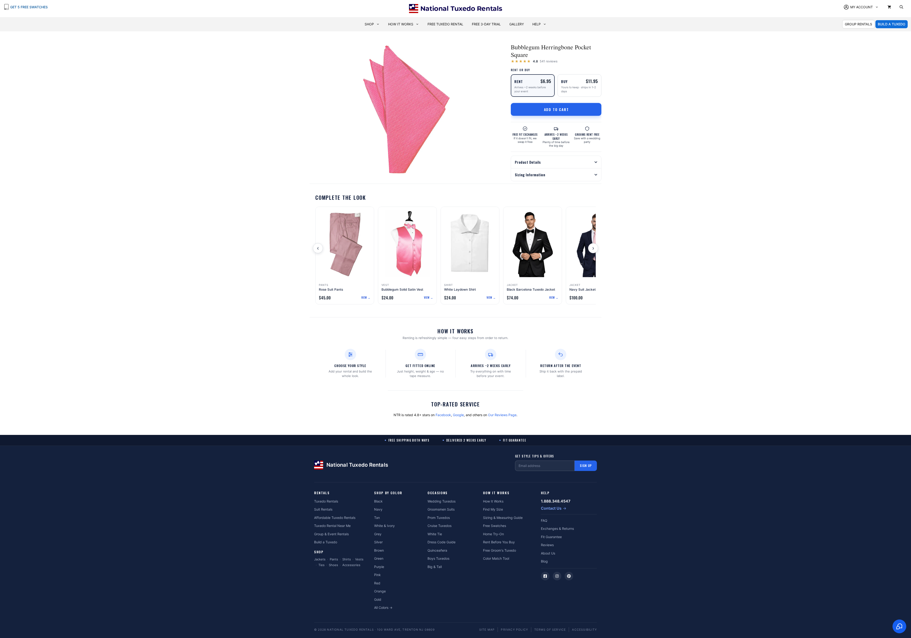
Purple (379, 567)
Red (377, 583)
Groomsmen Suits (441, 509)
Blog (544, 561)
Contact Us (551, 508)
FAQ (544, 520)
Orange (380, 591)
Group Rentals (858, 24)
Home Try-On (493, 534)
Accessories (351, 565)
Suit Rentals (323, 509)
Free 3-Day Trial (486, 24)
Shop (369, 24)
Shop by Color (388, 493)
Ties (321, 565)
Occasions (438, 493)
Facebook (443, 415)
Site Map (487, 629)
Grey (377, 534)
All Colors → (383, 607)
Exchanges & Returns (557, 528)
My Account (861, 7)
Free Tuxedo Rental (445, 24)
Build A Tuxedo (891, 24)
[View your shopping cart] (889, 7)
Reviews (547, 545)
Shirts (346, 559)
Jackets (319, 559)
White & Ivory (384, 526)
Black (378, 501)
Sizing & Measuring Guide (503, 518)
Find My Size (493, 509)
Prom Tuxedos (439, 518)
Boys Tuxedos (438, 558)
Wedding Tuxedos (442, 501)
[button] (901, 7)
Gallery (516, 24)
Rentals (322, 493)
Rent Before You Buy (499, 542)
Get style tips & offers (534, 456)
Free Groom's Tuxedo (499, 550)
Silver (378, 542)
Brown (379, 550)
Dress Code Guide (442, 542)
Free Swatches (494, 526)
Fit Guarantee (551, 537)
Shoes (333, 565)
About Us (548, 553)
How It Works (400, 24)
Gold (377, 599)
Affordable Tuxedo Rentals (334, 518)
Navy (378, 509)
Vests (359, 559)
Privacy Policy (514, 629)
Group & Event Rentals (331, 534)
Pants (334, 559)
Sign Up (586, 465)
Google (458, 415)
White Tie (435, 534)
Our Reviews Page (502, 415)
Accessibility (584, 629)
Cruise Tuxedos (439, 526)
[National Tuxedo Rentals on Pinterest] (569, 576)
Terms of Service (550, 629)
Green (378, 558)
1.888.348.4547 (555, 501)
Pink (377, 575)
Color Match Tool (496, 558)
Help (536, 24)
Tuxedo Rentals (326, 501)
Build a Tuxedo (325, 542)
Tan (377, 518)
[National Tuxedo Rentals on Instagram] (557, 576)
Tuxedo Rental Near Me (332, 526)
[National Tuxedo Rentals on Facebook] (545, 576)
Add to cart (556, 109)
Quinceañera (437, 550)
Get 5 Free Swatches (29, 7)
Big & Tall (435, 567)
